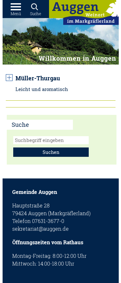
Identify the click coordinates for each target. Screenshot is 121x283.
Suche (35, 13)
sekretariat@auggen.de (40, 228)
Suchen (51, 152)
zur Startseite (84, 14)
